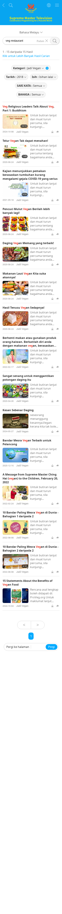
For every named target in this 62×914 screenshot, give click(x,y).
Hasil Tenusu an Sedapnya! (23, 307)
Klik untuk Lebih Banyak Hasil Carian (26, 56)
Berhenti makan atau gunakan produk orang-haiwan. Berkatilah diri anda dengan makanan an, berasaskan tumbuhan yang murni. (29, 343)
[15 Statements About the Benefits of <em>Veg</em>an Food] (15, 595)
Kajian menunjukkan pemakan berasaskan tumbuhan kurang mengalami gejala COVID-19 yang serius (30, 175)
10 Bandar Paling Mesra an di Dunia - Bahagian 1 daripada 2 (30, 514)
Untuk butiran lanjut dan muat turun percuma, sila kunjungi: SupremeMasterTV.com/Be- (44, 124)
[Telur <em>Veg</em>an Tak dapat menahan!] (15, 151)
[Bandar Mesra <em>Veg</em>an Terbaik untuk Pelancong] (15, 455)
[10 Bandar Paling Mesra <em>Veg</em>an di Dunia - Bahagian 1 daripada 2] (15, 527)
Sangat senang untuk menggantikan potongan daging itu (28, 378)
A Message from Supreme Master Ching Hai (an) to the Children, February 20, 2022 (30, 478)
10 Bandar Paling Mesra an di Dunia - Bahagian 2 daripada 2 (30, 548)
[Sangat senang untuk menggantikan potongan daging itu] (15, 390)
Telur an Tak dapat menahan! (25, 141)
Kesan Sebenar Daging (18, 410)
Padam (40, 40)
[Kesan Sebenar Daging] (15, 421)
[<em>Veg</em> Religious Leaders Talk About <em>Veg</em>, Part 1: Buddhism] (15, 121)
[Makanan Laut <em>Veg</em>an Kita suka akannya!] (15, 288)
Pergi (51, 646)
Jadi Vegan (22, 131)
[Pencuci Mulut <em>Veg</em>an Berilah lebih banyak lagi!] (15, 224)
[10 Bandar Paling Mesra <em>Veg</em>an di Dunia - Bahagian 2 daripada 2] (15, 561)
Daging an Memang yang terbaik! (28, 243)
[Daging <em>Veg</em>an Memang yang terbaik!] (15, 254)
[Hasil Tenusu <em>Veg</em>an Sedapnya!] (15, 318)
